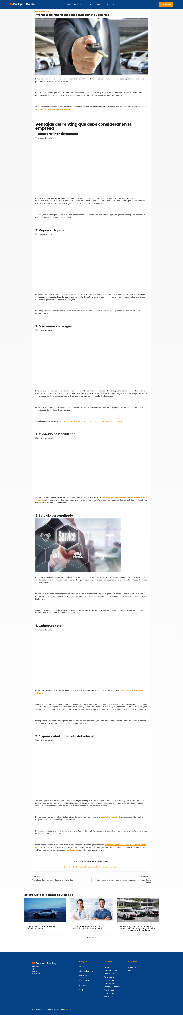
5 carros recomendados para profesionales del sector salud (87, 927)
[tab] (87, 937)
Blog (114, 4)
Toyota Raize (109, 983)
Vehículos (83, 976)
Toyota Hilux (109, 974)
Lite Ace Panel (109, 993)
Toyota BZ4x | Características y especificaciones (42, 927)
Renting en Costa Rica (43, 11)
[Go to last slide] (27, 917)
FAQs (130, 970)
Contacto (100, 4)
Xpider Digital (68, 1010)
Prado (106, 967)
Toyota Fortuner (110, 970)
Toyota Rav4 (109, 980)
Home (69, 4)
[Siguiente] (156, 917)
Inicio (81, 966)
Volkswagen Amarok (112, 987)
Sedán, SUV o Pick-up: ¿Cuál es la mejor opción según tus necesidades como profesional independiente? (137, 928)
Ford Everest (109, 990)
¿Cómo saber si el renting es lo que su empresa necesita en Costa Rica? (123, 880)
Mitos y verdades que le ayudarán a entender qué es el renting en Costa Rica (95, 421)
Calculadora (166, 4)
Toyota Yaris (109, 977)
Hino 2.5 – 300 (109, 996)
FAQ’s (108, 4)
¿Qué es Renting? (86, 971)
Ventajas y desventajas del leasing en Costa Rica (52, 878)
